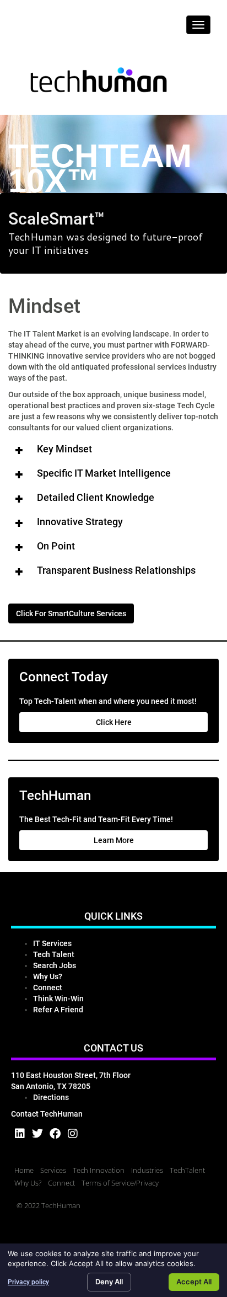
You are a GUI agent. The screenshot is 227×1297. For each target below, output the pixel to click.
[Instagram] (73, 1134)
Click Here (114, 722)
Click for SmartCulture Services (71, 613)
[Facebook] (55, 1134)
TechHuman (55, 795)
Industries (147, 1170)
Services (53, 1170)
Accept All (194, 1281)
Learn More (114, 840)
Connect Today (63, 677)
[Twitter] (37, 1134)
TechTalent (187, 1170)
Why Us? (27, 1183)
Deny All (109, 1281)
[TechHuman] (99, 82)
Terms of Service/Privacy (120, 1183)
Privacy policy (28, 1282)
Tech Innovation (99, 1170)
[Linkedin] (20, 1134)
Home (24, 1170)
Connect (61, 1183)
